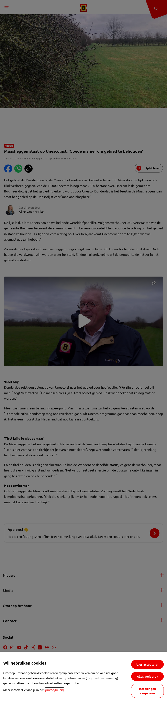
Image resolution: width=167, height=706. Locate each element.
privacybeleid (54, 690)
